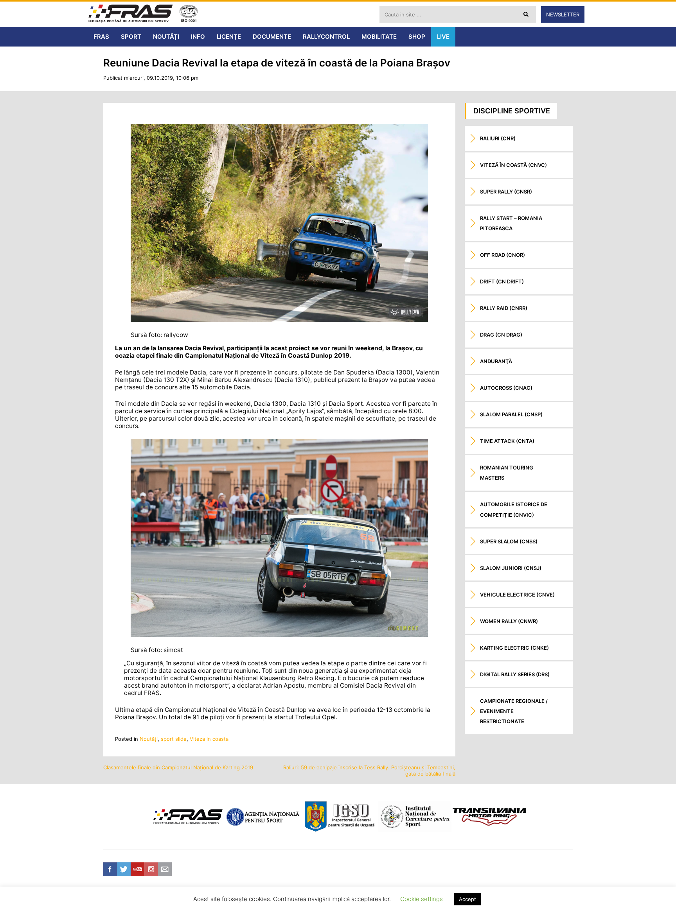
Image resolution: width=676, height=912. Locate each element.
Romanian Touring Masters (506, 472)
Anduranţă (496, 361)
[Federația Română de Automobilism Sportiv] (131, 14)
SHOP (416, 36)
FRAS (101, 36)
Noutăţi (149, 739)
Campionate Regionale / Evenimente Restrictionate (514, 711)
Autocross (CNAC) (506, 388)
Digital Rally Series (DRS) (515, 674)
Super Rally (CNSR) (506, 191)
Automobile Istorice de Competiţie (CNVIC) (513, 509)
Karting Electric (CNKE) (514, 648)
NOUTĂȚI (166, 36)
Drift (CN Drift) (502, 281)
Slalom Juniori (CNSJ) (510, 568)
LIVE (443, 36)
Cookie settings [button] (421, 899)
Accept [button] (467, 899)
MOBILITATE (379, 36)
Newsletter (562, 14)
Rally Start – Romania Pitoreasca (511, 223)
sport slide (174, 739)
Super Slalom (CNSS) (509, 541)
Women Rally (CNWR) (509, 621)
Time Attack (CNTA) (507, 441)
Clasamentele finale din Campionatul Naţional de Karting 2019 (178, 767)
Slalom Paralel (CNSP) (511, 414)
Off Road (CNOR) (502, 255)
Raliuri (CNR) (498, 138)
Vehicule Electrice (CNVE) (517, 594)
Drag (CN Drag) (501, 334)
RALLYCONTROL (326, 36)
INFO (198, 36)
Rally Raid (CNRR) (503, 308)
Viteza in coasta (209, 739)
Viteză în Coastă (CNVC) (513, 165)
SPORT (131, 36)
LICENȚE (229, 36)
